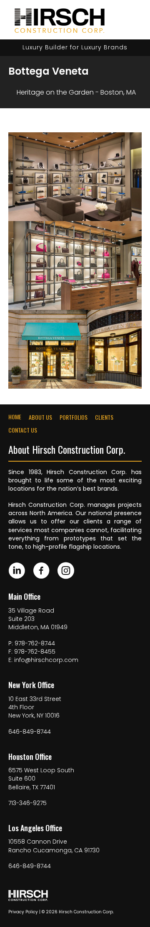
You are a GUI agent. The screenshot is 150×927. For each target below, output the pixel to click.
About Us (40, 417)
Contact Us (22, 430)
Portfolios (74, 417)
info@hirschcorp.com (46, 660)
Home (14, 417)
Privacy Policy (23, 912)
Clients (104, 417)
